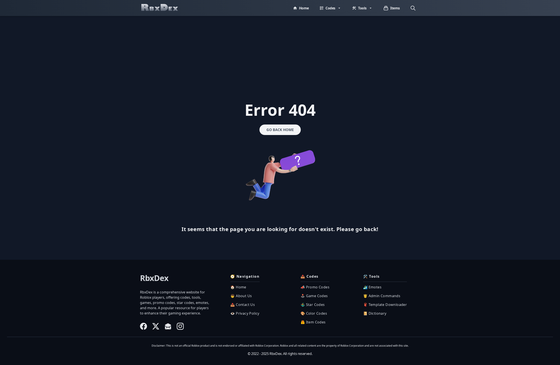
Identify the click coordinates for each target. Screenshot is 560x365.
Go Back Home (280, 129)
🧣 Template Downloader (385, 304)
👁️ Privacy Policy (244, 313)
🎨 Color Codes (314, 313)
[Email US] (168, 326)
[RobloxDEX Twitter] (155, 326)
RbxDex (154, 278)
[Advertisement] (280, 48)
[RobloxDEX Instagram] (180, 326)
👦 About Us (241, 295)
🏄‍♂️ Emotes (372, 287)
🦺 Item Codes (313, 322)
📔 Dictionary (375, 313)
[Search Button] (413, 8)
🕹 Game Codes (314, 295)
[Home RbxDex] (164, 8)
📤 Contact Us (242, 304)
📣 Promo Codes (315, 287)
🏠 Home (238, 287)
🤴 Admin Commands (381, 295)
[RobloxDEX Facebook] (143, 326)
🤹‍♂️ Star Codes (313, 304)
